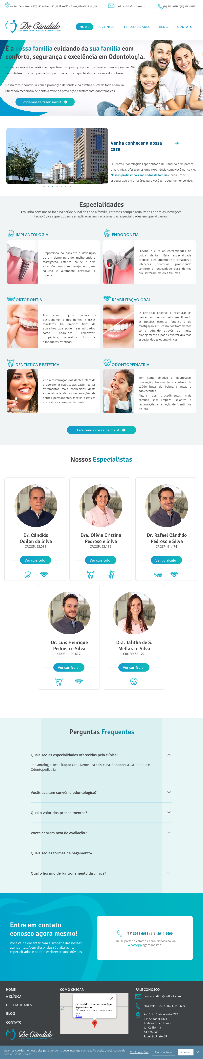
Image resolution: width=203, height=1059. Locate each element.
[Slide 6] (70, 186)
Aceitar (185, 1052)
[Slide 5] (65, 186)
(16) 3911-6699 (187, 6)
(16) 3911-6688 (170, 6)
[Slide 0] (52, 186)
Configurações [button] (139, 1052)
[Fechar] (198, 1052)
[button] (35, 560)
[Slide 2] (57, 186)
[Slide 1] (44, 186)
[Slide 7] (48, 186)
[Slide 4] (61, 186)
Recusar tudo (163, 1052)
